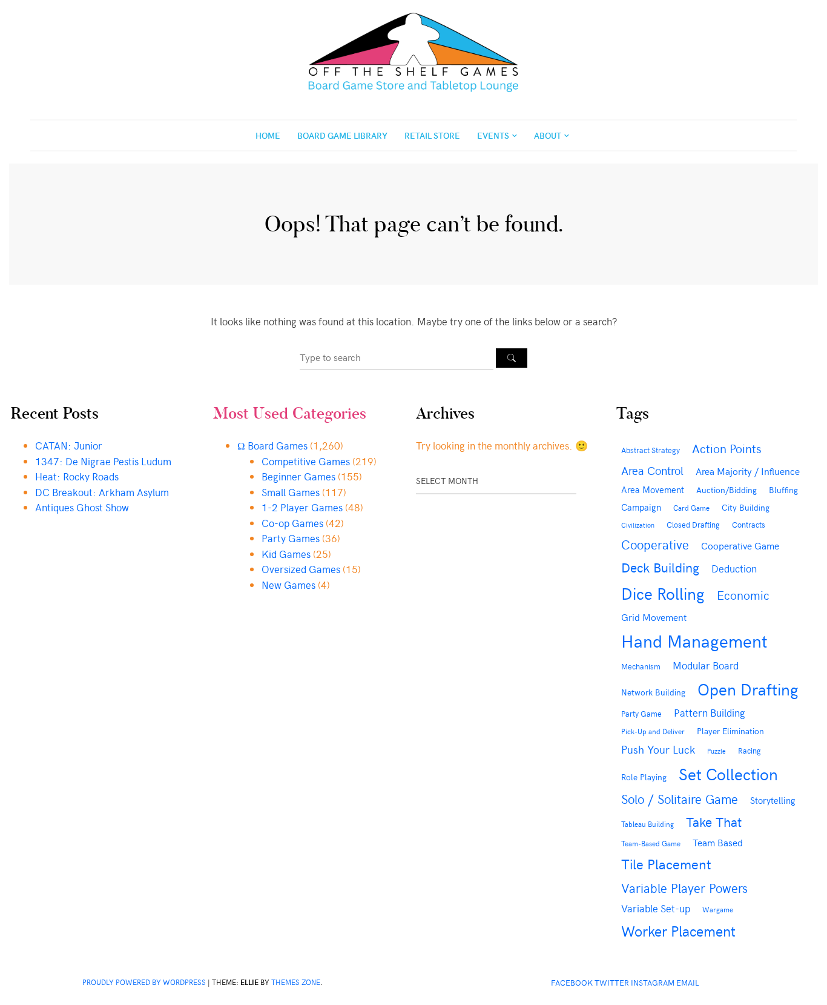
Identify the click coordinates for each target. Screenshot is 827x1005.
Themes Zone (295, 982)
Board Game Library (342, 135)
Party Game (641, 713)
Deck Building (660, 567)
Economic (743, 594)
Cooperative (655, 544)
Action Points (726, 448)
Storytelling (773, 800)
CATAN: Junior (68, 445)
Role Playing (644, 777)
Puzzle (716, 750)
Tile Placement (666, 863)
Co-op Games (292, 523)
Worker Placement (678, 930)
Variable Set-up (655, 908)
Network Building (653, 692)
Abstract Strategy (650, 450)
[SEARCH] (511, 358)
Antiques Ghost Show (82, 507)
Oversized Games (301, 569)
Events (493, 135)
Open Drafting (748, 689)
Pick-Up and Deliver (653, 731)
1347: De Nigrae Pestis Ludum (103, 461)
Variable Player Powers (684, 888)
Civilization (637, 524)
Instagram (652, 982)
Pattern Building (709, 713)
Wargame (717, 909)
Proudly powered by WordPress (144, 982)
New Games (288, 584)
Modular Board (706, 665)
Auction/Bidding (726, 489)
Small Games (291, 492)
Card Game (691, 507)
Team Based (718, 842)
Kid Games (286, 553)
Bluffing (783, 490)
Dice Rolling (663, 593)
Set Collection (728, 773)
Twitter (612, 982)
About (547, 135)
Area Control (652, 470)
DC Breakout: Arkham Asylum (102, 492)
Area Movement (652, 489)
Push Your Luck (658, 749)
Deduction (734, 568)
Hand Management (694, 640)
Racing (749, 750)
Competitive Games (306, 461)
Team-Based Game (650, 843)
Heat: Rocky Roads (77, 476)
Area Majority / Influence (748, 471)
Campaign (641, 507)
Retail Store (432, 135)
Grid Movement (654, 616)
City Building (745, 507)
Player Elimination (730, 731)
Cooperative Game (740, 545)
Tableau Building (647, 824)
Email (687, 982)
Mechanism (641, 666)
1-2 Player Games (302, 507)
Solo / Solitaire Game (679, 799)
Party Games (291, 538)
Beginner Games (298, 476)
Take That (714, 821)
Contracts (748, 524)
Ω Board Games (272, 445)
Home (267, 135)
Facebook (572, 982)
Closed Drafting (693, 524)
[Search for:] (398, 357)
